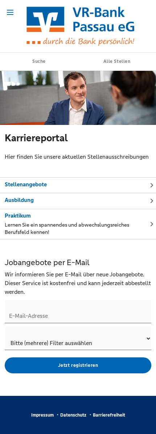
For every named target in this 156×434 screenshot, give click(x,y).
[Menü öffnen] (10, 12)
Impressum (42, 415)
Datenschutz (73, 415)
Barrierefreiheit (109, 415)
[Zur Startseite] (78, 26)
